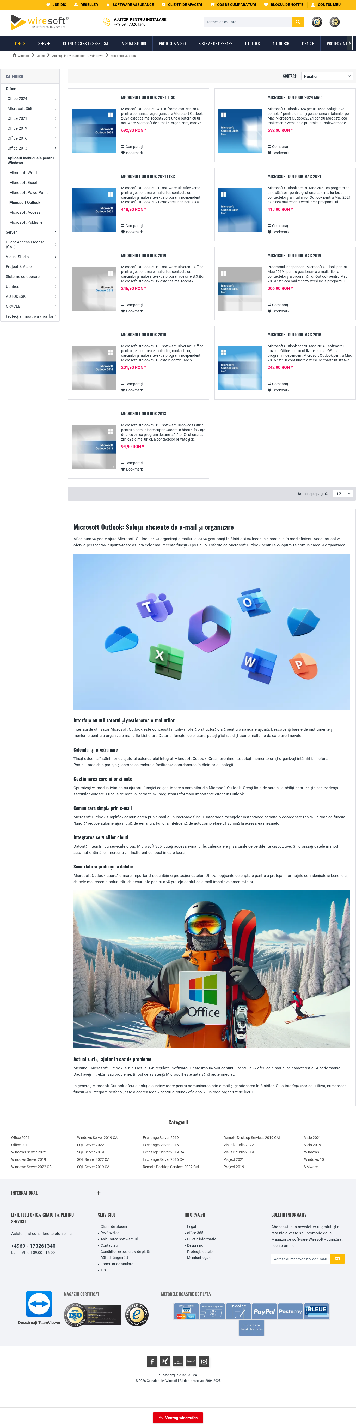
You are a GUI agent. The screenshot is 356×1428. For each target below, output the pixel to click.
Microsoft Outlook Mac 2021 (294, 177)
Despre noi (195, 1245)
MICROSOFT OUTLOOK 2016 (143, 335)
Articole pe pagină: (313, 494)
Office (11, 88)
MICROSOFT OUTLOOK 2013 (143, 414)
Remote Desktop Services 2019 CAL (252, 1137)
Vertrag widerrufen (181, 1417)
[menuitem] (233, 5)
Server (11, 232)
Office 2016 (17, 138)
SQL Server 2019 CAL (94, 1167)
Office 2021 (17, 118)
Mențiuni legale (199, 1258)
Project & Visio (19, 266)
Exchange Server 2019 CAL (164, 1152)
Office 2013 (17, 148)
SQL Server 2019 (90, 1152)
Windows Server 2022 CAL (32, 1167)
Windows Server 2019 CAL (98, 1137)
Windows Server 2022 (28, 1152)
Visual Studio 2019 (239, 1152)
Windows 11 (314, 1152)
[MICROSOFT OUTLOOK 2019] (94, 289)
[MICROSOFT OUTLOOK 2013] (94, 447)
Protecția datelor (200, 1252)
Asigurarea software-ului (120, 1239)
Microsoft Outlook (24, 202)
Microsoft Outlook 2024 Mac (295, 97)
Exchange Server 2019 (161, 1137)
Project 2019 (234, 1167)
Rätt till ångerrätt (114, 1258)
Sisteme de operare (23, 276)
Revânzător (110, 1233)
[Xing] (165, 1361)
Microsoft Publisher (26, 222)
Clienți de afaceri (114, 1226)
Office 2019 (17, 128)
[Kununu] (191, 1361)
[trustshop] (137, 1315)
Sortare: (290, 76)
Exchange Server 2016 (161, 1145)
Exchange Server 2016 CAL (164, 1159)
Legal (191, 1226)
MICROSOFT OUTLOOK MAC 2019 (294, 256)
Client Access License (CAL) (25, 244)
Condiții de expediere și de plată (125, 1252)
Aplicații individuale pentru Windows (31, 160)
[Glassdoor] (178, 1361)
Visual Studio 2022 (239, 1145)
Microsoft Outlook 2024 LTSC (148, 97)
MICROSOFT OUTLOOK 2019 (143, 256)
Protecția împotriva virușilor (29, 316)
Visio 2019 (312, 1145)
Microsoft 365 (20, 108)
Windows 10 (314, 1159)
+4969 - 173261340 (33, 1246)
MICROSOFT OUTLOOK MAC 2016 (294, 335)
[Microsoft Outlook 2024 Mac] (240, 131)
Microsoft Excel (23, 182)
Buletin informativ (201, 1239)
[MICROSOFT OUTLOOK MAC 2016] (240, 368)
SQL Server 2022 (90, 1145)
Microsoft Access (25, 212)
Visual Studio (17, 256)
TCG (104, 1270)
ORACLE (13, 306)
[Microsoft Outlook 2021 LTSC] (94, 210)
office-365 (195, 1233)
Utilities (12, 286)
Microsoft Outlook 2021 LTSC (148, 177)
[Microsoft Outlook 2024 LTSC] (94, 131)
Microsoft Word (23, 172)
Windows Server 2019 (28, 1159)
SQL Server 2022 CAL (94, 1159)
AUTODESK (16, 296)
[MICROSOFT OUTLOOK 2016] (94, 368)
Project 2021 (234, 1159)
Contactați (109, 1245)
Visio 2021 (312, 1137)
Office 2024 (17, 98)
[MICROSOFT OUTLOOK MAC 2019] (240, 289)
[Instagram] (204, 1361)
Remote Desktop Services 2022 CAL (171, 1167)
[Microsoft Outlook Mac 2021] (240, 210)
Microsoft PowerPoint (28, 192)
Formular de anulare (117, 1264)
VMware (311, 1167)
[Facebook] (152, 1361)
